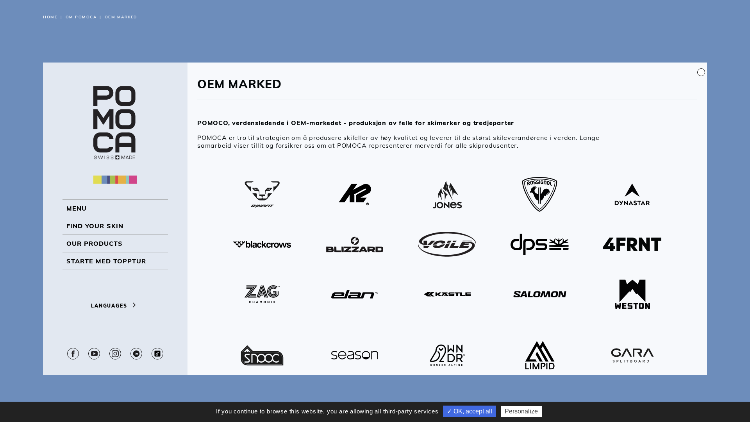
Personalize (521, 411)
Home (50, 17)
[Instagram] (115, 353)
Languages (110, 306)
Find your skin (94, 226)
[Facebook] (73, 353)
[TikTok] (157, 353)
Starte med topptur (106, 261)
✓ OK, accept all (469, 411)
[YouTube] (94, 353)
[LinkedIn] (136, 353)
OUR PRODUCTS (94, 243)
